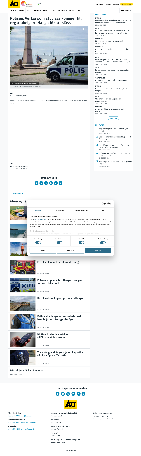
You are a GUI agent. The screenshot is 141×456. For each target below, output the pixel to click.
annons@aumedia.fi (28, 422)
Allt (54, 10)
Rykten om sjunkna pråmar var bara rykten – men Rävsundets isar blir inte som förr (113, 22)
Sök (73, 10)
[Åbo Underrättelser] (70, 404)
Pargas (98, 18)
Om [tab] (103, 210)
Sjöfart (21, 10)
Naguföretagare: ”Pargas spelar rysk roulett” (113, 131)
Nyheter (98, 107)
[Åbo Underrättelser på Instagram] (68, 394)
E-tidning (61, 10)
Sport (29, 10)
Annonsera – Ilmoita (103, 4)
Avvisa (43, 250)
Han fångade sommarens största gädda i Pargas (115, 163)
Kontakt (116, 4)
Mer (79, 10)
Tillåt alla (98, 250)
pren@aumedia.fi (27, 416)
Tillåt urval (70, 250)
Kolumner (99, 39)
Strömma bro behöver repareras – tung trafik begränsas (114, 155)
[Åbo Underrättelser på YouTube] (73, 394)
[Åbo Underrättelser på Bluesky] (63, 394)
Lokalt (12, 10)
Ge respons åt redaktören (20, 166)
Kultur (36, 10)
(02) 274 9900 (14, 416)
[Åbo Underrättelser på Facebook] (57, 394)
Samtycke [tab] (38, 210)
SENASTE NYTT (101, 15)
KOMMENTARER (17, 193)
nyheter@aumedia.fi (28, 429)
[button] (126, 10)
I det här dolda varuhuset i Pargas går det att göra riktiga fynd (114, 147)
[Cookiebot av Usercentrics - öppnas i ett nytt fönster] (103, 203)
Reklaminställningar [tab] (81, 210)
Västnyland (100, 78)
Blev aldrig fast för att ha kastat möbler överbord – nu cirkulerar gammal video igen (112, 62)
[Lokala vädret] (39, 4)
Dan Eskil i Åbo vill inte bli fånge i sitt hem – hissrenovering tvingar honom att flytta (112, 33)
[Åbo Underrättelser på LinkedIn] (79, 394)
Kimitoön (99, 47)
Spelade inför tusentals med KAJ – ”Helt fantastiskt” (115, 139)
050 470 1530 (14, 429)
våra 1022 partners (40, 219)
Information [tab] (60, 210)
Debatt (45, 10)
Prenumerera (126, 4)
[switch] (59, 242)
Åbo (97, 28)
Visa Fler (113, 118)
